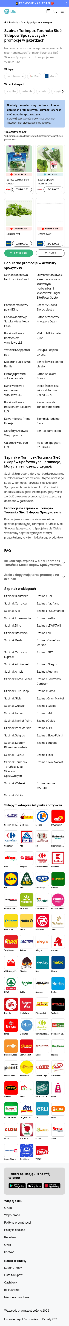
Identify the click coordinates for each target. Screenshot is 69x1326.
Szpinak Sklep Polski (50, 735)
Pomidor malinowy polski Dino (16, 307)
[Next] (66, 3)
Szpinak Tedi (45, 755)
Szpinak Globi (13, 698)
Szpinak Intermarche (17, 618)
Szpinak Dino (12, 625)
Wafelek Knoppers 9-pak (17, 352)
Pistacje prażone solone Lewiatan (15, 376)
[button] (34, 563)
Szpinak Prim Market (17, 728)
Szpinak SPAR (45, 728)
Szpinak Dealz (13, 640)
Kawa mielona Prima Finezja (17, 421)
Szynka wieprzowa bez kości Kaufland (16, 277)
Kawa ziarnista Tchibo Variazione (48, 404)
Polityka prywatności (17, 1222)
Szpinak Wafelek (14, 783)
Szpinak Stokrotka (16, 633)
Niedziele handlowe (16, 1297)
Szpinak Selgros (14, 735)
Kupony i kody (13, 1268)
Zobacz (22, 189)
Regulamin (11, 1237)
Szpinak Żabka (13, 795)
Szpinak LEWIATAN (49, 625)
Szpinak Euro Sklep (16, 691)
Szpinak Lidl (44, 596)
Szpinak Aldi (12, 611)
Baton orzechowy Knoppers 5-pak (48, 319)
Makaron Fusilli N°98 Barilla (17, 364)
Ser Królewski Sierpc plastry (50, 364)
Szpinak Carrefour (16, 603)
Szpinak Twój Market (50, 762)
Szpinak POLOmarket (50, 611)
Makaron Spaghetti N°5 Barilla (49, 445)
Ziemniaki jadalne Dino (48, 421)
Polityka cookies (14, 1230)
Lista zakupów (13, 1275)
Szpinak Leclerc (14, 713)
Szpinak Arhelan (14, 671)
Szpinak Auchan (47, 671)
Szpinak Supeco (47, 743)
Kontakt (9, 1252)
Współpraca (12, 1215)
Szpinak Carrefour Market (48, 642)
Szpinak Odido (46, 721)
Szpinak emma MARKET (46, 785)
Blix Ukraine (11, 1290)
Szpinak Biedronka (16, 596)
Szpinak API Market (16, 664)
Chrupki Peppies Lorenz (47, 352)
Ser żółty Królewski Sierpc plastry (16, 433)
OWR (7, 1245)
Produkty (13, 22)
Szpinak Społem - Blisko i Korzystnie (15, 745)
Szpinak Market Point (17, 721)
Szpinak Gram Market (50, 698)
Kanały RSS (49, 1319)
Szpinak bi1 (44, 633)
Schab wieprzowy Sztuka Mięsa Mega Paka (16, 321)
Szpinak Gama (46, 691)
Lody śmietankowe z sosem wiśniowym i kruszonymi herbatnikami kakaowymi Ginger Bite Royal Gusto (49, 286)
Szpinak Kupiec (46, 706)
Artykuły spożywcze (31, 22)
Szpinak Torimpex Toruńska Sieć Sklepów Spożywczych (15, 769)
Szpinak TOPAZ (14, 755)
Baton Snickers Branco (46, 376)
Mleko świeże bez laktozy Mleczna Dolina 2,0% (48, 390)
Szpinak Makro (46, 713)
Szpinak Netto (46, 618)
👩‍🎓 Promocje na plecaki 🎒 (34, 3)
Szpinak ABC (45, 652)
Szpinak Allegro (46, 664)
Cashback (10, 1282)
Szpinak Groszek (14, 706)
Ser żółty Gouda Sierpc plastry (47, 307)
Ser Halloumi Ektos (49, 431)
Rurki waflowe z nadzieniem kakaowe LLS (17, 406)
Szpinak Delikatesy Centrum (49, 681)
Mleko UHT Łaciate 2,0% (49, 335)
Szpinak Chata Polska (18, 679)
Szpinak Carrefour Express (16, 654)
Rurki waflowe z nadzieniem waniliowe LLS (14, 337)
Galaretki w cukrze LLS (16, 445)
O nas (8, 1208)
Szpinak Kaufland (48, 603)
